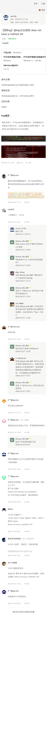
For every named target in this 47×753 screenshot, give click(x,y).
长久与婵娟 (19, 303)
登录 (35, 3)
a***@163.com (14, 326)
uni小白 (13, 16)
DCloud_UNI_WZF (22, 241)
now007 (11, 209)
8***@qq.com (13, 453)
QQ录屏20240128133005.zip (20, 551)
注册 (43, 3)
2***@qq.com (13, 175)
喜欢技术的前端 (14, 538)
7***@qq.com (13, 476)
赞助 (43, 10)
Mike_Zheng (20, 272)
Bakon (10, 509)
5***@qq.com (13, 400)
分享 (29, 162)
